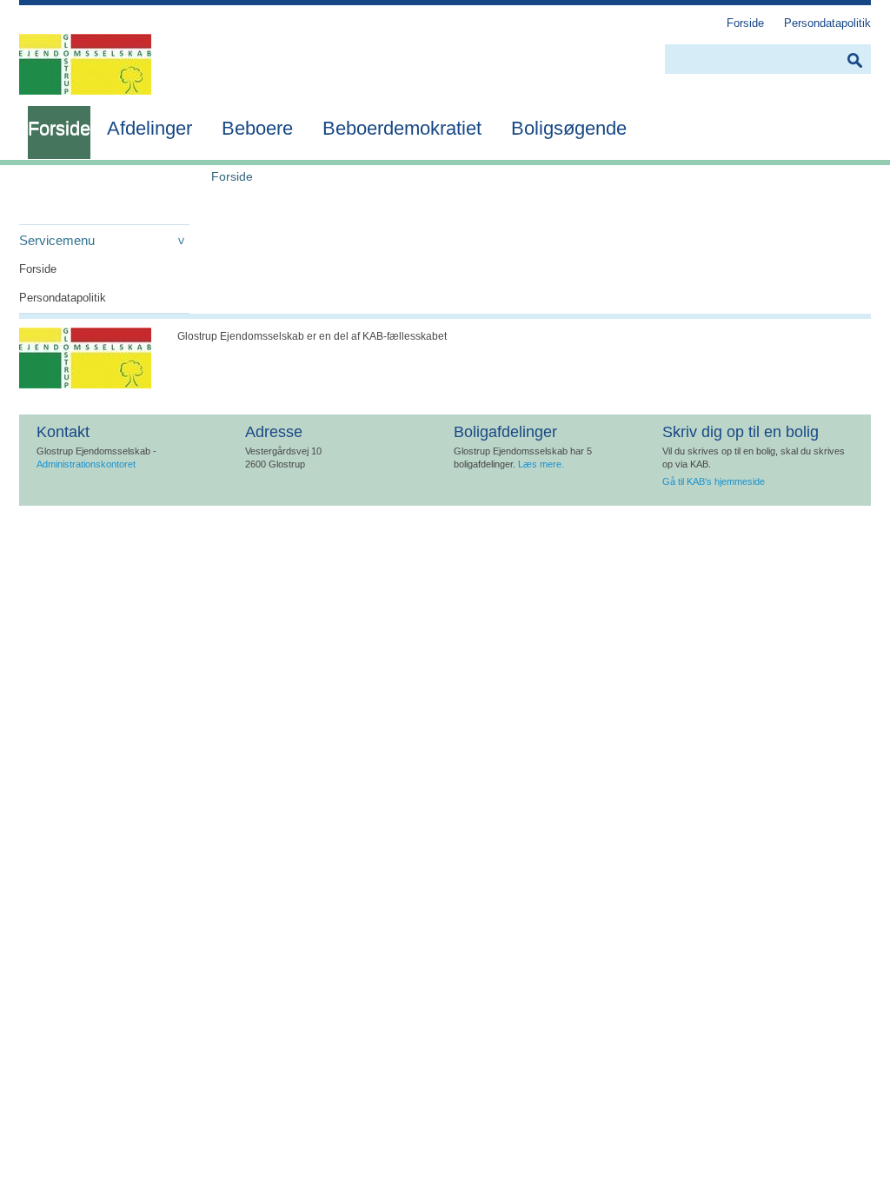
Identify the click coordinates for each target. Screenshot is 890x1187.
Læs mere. (541, 464)
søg (854, 60)
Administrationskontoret (86, 464)
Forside (37, 268)
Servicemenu (57, 240)
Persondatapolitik (62, 297)
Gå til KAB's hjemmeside (713, 481)
